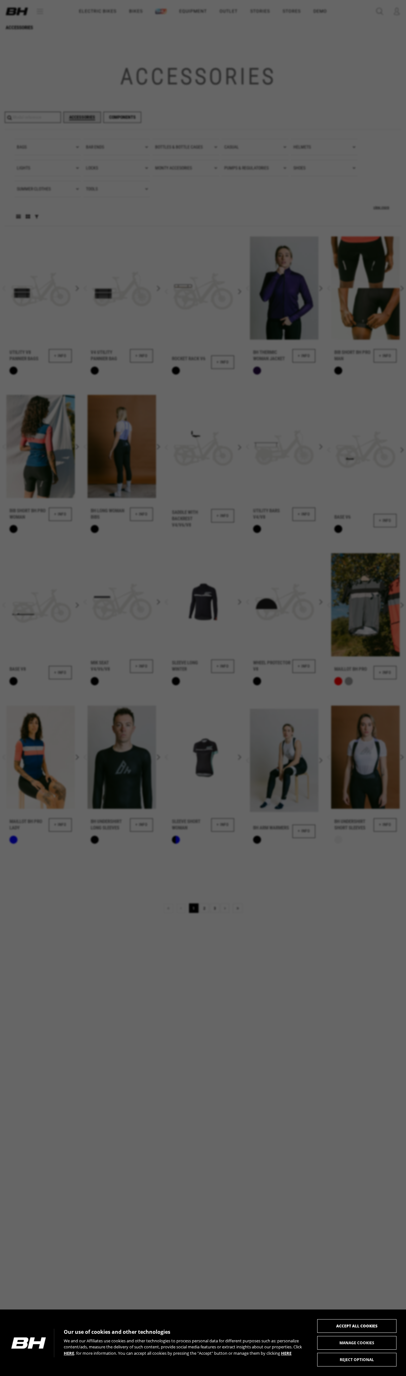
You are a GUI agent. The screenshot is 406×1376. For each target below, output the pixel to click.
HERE (69, 1353)
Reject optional (357, 1359)
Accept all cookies (356, 1326)
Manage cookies (356, 1343)
